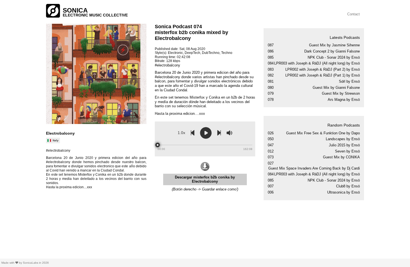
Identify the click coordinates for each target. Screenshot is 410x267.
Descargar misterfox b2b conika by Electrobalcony (205, 179)
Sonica (75, 10)
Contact (353, 14)
